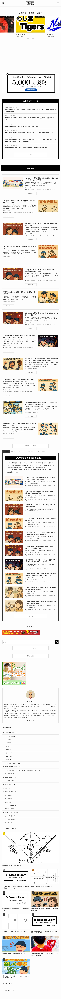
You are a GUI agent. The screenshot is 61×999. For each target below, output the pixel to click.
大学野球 (8, 743)
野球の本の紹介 (9, 798)
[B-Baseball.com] (30, 3)
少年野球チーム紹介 (10, 784)
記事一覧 (7, 788)
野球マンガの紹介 (9, 809)
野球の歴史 (8, 802)
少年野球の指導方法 (10, 816)
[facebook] (25, 627)
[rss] (33, 627)
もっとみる (30, 154)
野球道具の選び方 (9, 773)
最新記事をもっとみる (30, 446)
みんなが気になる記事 (11, 733)
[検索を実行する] (57, 642)
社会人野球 (9, 756)
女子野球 (8, 746)
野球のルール (8, 822)
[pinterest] (31, 627)
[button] (27, 38)
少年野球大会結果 (9, 781)
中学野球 (8, 739)
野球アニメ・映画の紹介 (11, 805)
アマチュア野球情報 (10, 736)
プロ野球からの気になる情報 (12, 763)
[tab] (6, 451)
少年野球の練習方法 (10, 819)
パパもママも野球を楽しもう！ (13, 767)
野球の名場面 (8, 795)
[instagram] (29, 627)
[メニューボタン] (58, 3)
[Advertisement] (30, 61)
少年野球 (8, 749)
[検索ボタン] (3, 3)
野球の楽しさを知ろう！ (12, 792)
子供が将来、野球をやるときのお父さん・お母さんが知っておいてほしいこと (24, 770)
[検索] (35, 627)
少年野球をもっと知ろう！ (12, 777)
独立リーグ (9, 753)
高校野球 (8, 760)
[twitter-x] (27, 627)
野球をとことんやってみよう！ (13, 812)
